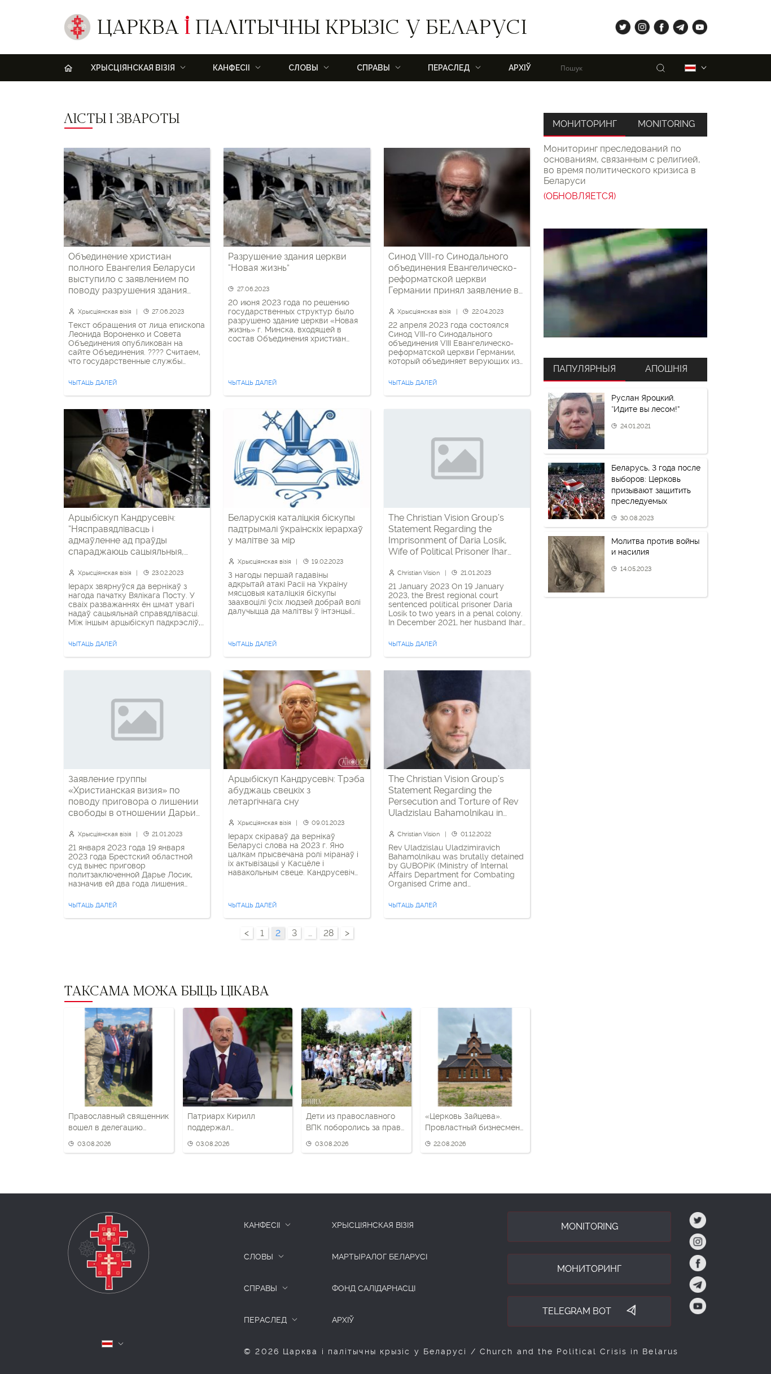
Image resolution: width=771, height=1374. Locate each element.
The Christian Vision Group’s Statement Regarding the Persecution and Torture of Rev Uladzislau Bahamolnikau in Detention (453, 796)
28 (328, 933)
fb (658, 24)
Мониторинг (585, 123)
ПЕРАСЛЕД (265, 1319)
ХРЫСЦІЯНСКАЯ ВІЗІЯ (373, 1225)
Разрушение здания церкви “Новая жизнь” (287, 262)
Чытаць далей (92, 383)
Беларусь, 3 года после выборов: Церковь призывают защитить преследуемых (655, 484)
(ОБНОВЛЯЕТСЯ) (580, 196)
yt (696, 24)
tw (620, 24)
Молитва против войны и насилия (655, 547)
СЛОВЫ (258, 1256)
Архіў (520, 67)
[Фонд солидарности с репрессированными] (625, 283)
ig (638, 24)
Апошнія (666, 368)
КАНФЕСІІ (262, 1225)
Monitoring (666, 123)
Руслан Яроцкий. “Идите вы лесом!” (645, 403)
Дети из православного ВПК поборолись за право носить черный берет (355, 1122)
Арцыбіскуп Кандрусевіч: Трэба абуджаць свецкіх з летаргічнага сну (296, 790)
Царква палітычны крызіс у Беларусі (312, 30)
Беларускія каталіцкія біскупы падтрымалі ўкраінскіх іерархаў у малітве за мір (295, 529)
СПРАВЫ (260, 1288)
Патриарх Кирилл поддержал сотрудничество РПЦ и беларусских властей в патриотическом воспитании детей (232, 1122)
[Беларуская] (690, 68)
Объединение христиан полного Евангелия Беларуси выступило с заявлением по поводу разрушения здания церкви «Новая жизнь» (131, 273)
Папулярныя (584, 368)
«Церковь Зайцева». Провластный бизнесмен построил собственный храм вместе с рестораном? (472, 1122)
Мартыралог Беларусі (379, 1256)
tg (677, 24)
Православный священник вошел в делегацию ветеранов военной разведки (118, 1122)
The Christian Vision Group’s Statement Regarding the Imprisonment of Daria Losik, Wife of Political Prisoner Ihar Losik (447, 534)
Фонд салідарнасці (373, 1288)
